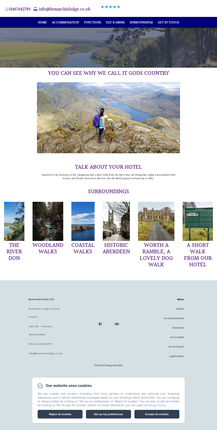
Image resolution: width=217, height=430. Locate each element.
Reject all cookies (60, 414)
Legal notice (176, 356)
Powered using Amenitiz (108, 365)
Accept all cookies (157, 414)
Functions (92, 22)
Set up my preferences (108, 414)
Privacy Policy (157, 405)
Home (42, 22)
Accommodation (65, 22)
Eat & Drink (115, 22)
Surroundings (141, 22)
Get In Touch (168, 22)
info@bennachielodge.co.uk (64, 9)
